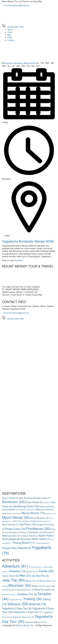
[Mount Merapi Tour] (29, 14)
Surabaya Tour (27, 594)
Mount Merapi (16, 517)
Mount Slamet (45, 521)
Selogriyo (36, 532)
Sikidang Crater (11, 535)
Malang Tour (32, 580)
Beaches (18, 571)
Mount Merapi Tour (26, 625)
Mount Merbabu (39, 517)
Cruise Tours (10, 575)
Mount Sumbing (10, 524)
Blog (9, 34)
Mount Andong (15, 513)
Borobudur (13, 501)
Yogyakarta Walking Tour (35, 622)
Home (10, 29)
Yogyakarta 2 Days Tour (16, 608)
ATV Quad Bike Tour (36, 567)
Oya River (27, 524)
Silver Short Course (9, 594)
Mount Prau (19, 521)
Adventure (15, 566)
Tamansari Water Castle (35, 539)
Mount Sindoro (32, 521)
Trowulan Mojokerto (43, 543)
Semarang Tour (25, 589)
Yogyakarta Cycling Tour (23, 617)
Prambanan (38, 528)
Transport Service (16, 600)
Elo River (47, 502)
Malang (40, 509)
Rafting (36, 585)
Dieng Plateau (33, 502)
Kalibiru (44, 506)
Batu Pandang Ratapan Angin (34, 497)
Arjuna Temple (10, 497)
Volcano (17, 603)
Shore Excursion (44, 589)
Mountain (19, 585)
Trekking (32, 599)
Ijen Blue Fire (40, 575)
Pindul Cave (15, 529)
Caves (46, 571)
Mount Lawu (51, 513)
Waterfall (37, 604)
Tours (9, 32)
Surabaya (13, 539)
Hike (25, 575)
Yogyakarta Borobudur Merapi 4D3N (28, 241)
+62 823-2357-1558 (15, 318)
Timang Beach (24, 542)
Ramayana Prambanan (19, 532)
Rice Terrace (11, 589)
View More (18, 260)
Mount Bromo (33, 513)
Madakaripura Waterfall (26, 510)
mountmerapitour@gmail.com (16, 5)
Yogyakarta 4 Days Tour (27, 612)
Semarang (48, 532)
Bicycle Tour (32, 571)
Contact (10, 40)
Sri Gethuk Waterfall (29, 535)
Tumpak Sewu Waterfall (16, 548)
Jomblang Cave (26, 506)
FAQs (9, 37)
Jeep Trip (13, 580)
